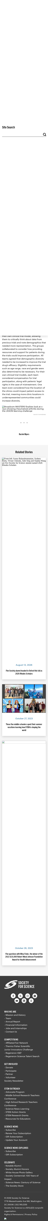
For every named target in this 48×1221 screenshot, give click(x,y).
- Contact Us (10, 1031)
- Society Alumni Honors (16, 1169)
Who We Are (10, 1011)
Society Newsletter (13, 1080)
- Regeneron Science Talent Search (21, 1056)
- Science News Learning (16, 1108)
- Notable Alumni (12, 1165)
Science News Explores (16, 1147)
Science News (11, 1126)
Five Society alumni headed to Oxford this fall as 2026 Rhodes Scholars (24, 672)
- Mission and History (15, 1015)
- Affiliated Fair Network (16, 1042)
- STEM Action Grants (15, 1112)
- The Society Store (13, 1185)
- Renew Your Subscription (17, 1133)
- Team (7, 1018)
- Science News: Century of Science (22, 1182)
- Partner (8, 1074)
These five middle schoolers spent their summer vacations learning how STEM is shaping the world (24, 727)
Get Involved (11, 1063)
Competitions (11, 1039)
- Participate (10, 1070)
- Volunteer (9, 1077)
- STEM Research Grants (16, 1115)
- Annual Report (12, 1021)
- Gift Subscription (13, 1136)
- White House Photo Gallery (18, 1172)
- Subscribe (10, 1130)
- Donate (8, 1067)
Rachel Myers (24, 434)
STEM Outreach (12, 1088)
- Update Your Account (15, 1140)
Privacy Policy (31, 1214)
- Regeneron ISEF (13, 1053)
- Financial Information (15, 1025)
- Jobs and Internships (15, 1028)
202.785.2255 (21, 1204)
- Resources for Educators (17, 1118)
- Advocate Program (14, 1092)
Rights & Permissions (13, 1214)
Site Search (8, 127)
